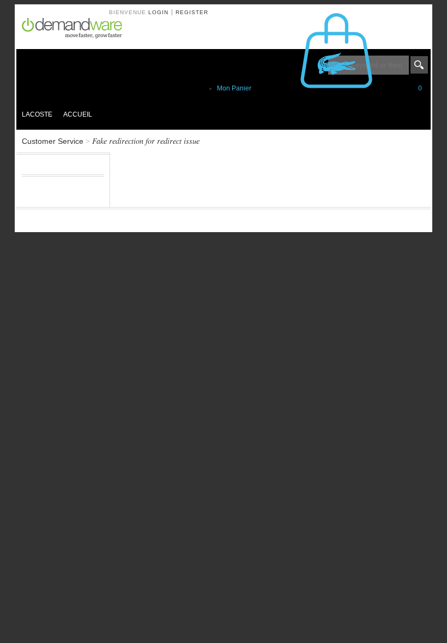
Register (192, 12)
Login (158, 12)
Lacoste (37, 114)
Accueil (77, 114)
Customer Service (52, 141)
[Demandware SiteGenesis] (76, 30)
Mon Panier (319, 88)
